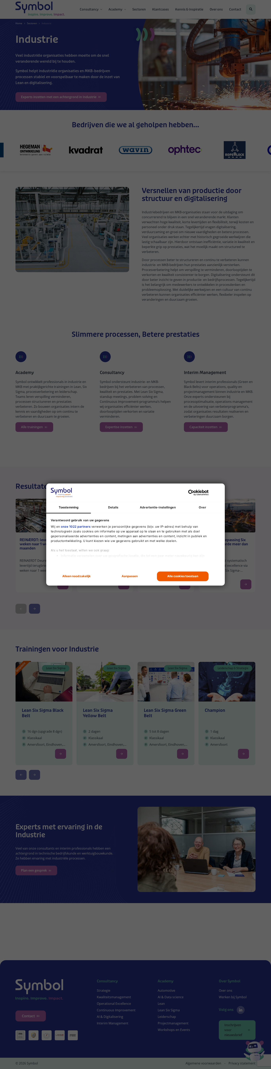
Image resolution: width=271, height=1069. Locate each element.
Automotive (166, 990)
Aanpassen (130, 576)
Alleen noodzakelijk (76, 576)
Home (18, 23)
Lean (161, 1003)
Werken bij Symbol (233, 997)
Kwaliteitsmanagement (114, 997)
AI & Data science (171, 997)
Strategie (103, 990)
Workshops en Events (174, 1030)
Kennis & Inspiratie (189, 9)
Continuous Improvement (116, 1010)
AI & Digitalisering (110, 1016)
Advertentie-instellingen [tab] (158, 507)
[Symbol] (40, 9)
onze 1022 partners (75, 526)
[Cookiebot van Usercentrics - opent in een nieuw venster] (191, 493)
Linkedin (241, 1010)
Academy (115, 9)
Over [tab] (202, 507)
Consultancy (89, 9)
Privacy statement (242, 1063)
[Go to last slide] (21, 775)
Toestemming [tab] (68, 507)
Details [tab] (113, 507)
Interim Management (112, 1023)
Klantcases (160, 9)
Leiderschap (167, 1016)
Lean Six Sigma (169, 1010)
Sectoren (139, 9)
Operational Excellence (114, 1003)
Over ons (216, 9)
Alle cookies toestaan (182, 576)
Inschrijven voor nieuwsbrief (233, 1030)
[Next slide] (34, 609)
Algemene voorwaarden (203, 1063)
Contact (235, 9)
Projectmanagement (173, 1023)
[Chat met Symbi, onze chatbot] (254, 1051)
